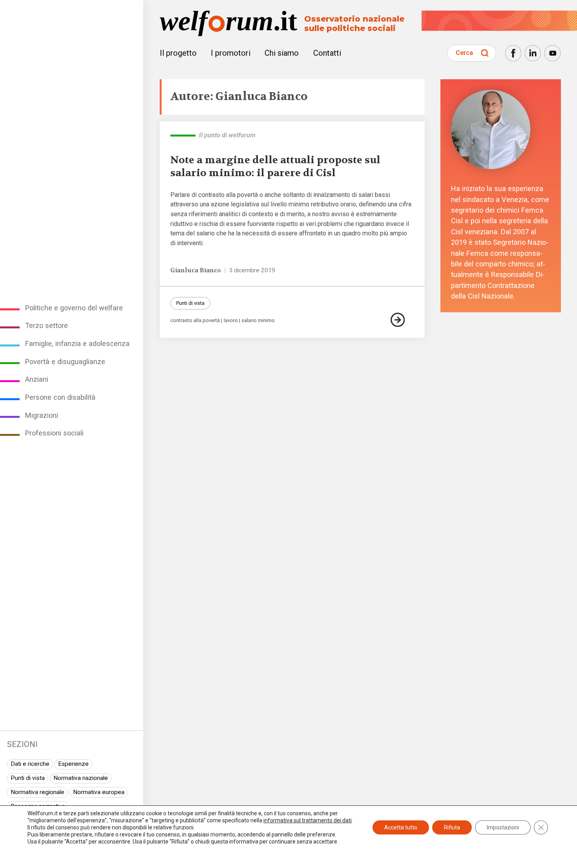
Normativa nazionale (80, 778)
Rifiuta (452, 827)
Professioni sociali (54, 433)
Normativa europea (98, 792)
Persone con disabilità (60, 397)
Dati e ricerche (30, 763)
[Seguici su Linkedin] (533, 53)
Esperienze (73, 763)
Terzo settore (46, 325)
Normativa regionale (37, 792)
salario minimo (258, 320)
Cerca (464, 52)
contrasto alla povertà (195, 320)
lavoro (231, 320)
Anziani (36, 379)
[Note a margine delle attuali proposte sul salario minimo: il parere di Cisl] (402, 320)
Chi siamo (282, 53)
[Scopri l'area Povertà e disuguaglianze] (182, 135)
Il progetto (178, 53)
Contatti (327, 53)
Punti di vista (28, 778)
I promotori (230, 53)
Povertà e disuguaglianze (65, 361)
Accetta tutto (400, 827)
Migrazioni (41, 415)
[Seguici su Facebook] (513, 53)
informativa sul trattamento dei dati (307, 820)
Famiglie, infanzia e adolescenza (77, 343)
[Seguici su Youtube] (552, 53)
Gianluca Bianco (195, 270)
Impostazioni (503, 827)
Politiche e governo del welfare (74, 308)
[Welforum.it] (71, 5)
